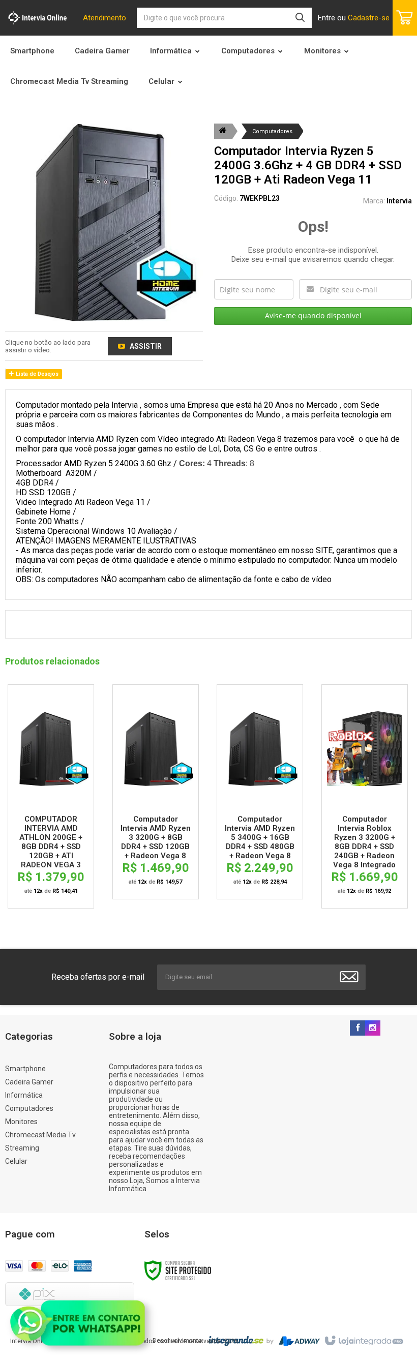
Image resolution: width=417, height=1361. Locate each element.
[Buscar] (300, 18)
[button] (140, 346)
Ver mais (51, 750)
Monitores (21, 1121)
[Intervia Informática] (37, 18)
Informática (24, 1095)
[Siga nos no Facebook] (357, 1028)
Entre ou (354, 17)
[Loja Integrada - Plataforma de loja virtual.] (363, 1341)
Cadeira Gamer (29, 1082)
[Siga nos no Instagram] (372, 1028)
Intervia (399, 201)
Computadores (272, 131)
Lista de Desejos (36, 374)
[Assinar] (349, 977)
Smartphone (25, 1069)
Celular (16, 1161)
